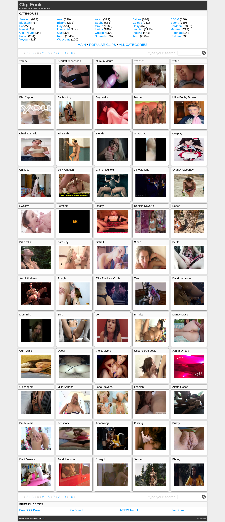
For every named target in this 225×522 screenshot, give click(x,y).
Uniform (176, 36)
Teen (136, 36)
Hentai (23, 29)
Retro (60, 36)
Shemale (101, 36)
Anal (60, 19)
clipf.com (202, 518)
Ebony (175, 22)
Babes (137, 19)
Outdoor (100, 32)
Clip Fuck (30, 4)
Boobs (99, 22)
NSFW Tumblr (129, 510)
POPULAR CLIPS (102, 45)
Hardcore (177, 26)
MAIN (82, 45)
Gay (60, 26)
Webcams (63, 39)
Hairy (136, 26)
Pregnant (177, 32)
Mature (175, 29)
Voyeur (24, 39)
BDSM (175, 19)
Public (23, 36)
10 (71, 53)
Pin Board (76, 510)
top (44, 518)
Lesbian (138, 29)
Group (99, 26)
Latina (99, 29)
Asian (98, 19)
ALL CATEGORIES (133, 45)
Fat (21, 26)
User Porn (177, 510)
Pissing (137, 32)
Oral (60, 32)
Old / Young (27, 32)
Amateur (24, 19)
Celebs (137, 22)
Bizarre (61, 22)
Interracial (63, 29)
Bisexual (25, 22)
